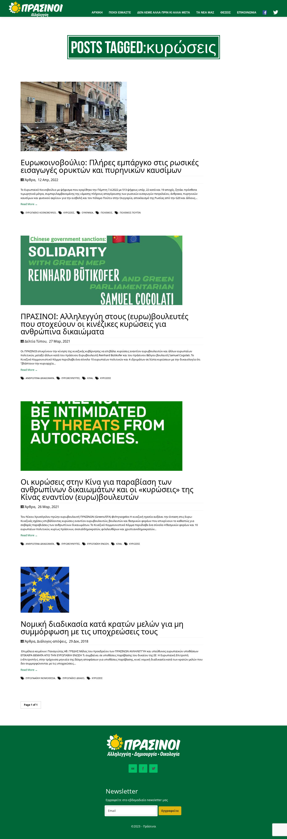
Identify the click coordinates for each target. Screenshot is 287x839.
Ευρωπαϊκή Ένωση (98, 543)
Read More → (29, 204)
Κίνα (90, 378)
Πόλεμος (106, 212)
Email (133, 768)
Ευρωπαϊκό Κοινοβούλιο (41, 212)
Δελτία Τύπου (35, 341)
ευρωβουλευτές (71, 378)
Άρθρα (30, 179)
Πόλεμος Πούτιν (130, 212)
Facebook (143, 768)
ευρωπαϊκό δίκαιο (73, 678)
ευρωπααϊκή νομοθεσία (40, 678)
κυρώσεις (68, 212)
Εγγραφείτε (170, 811)
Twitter (153, 768)
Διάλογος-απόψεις (51, 641)
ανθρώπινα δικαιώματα (40, 378)
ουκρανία (87, 212)
